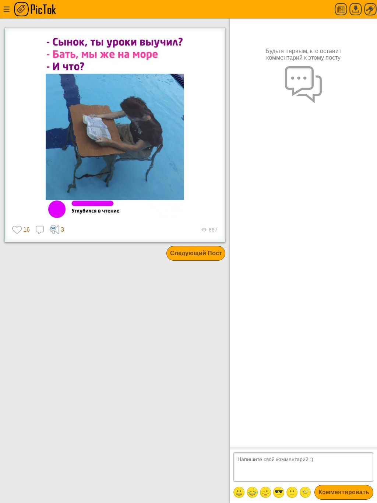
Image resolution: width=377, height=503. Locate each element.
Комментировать (343, 492)
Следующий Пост (196, 253)
